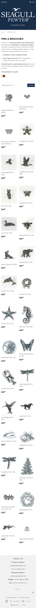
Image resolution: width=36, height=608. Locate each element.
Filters (31, 85)
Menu (5, 2)
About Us (17, 589)
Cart (33, 2)
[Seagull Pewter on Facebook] (33, 593)
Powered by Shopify (24, 597)
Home (2, 32)
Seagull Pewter (13, 597)
